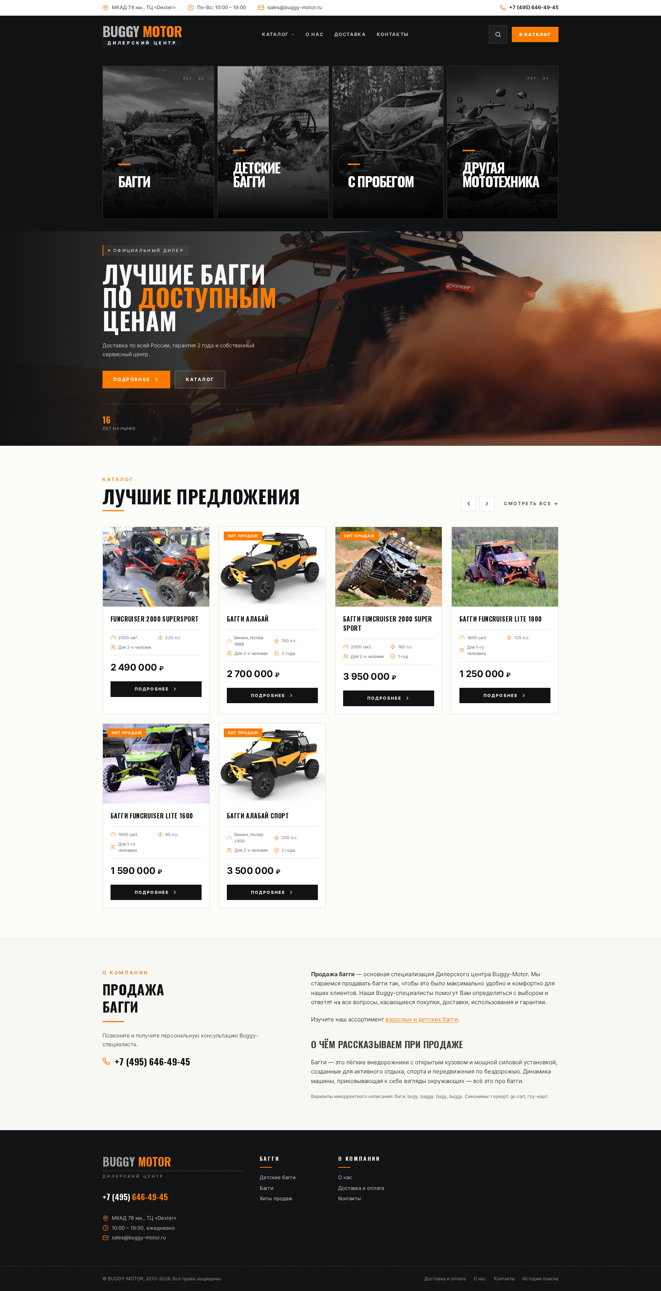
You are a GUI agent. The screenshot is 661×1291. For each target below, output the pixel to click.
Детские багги (278, 1177)
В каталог (535, 34)
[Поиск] (498, 34)
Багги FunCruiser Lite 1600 (152, 815)
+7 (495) (135, 1196)
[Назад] (468, 503)
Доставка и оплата (361, 1188)
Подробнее (131, 379)
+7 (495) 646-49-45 (152, 1061)
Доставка (350, 34)
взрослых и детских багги (422, 1019)
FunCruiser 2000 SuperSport (155, 618)
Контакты (393, 34)
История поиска (540, 1278)
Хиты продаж (276, 1198)
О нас (315, 34)
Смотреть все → (531, 503)
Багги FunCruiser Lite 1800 (500, 618)
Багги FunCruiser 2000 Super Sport (387, 623)
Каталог (275, 34)
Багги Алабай (248, 618)
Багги (267, 1188)
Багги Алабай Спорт (258, 815)
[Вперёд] (487, 503)
